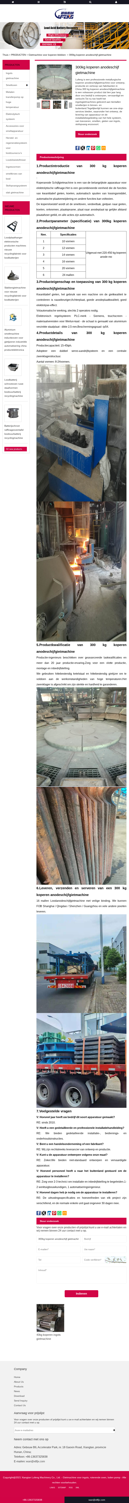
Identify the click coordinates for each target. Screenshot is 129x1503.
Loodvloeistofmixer (16, 160)
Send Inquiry (20, 1400)
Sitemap (62, 1488)
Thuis (5, 54)
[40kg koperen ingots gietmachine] (50, 1318)
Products (18, 1386)
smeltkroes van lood (14, 176)
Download (19, 1396)
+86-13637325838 (32, 1499)
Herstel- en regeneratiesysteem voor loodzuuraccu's (16, 145)
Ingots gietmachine (12, 76)
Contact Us (20, 1405)
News (17, 1391)
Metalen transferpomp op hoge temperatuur (15, 99)
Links (52, 1488)
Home (17, 1377)
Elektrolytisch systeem (13, 116)
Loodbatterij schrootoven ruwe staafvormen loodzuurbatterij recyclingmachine (13, 387)
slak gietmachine (15, 192)
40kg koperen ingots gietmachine (48, 1337)
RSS (71, 1488)
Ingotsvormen (13, 166)
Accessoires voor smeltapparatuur (15, 128)
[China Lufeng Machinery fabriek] (64, 12)
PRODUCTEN (18, 54)
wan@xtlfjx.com (35, 1461)
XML (77, 1488)
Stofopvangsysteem (16, 185)
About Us (19, 1381)
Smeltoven (11, 85)
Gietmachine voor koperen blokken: (47, 54)
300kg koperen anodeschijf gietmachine (90, 54)
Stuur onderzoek (87, 134)
